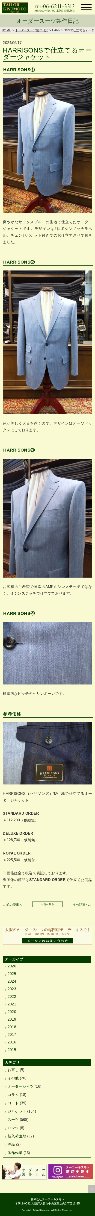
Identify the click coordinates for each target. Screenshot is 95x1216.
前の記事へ (14, 905)
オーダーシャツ (21, 1086)
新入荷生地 (17, 1136)
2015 (12, 1050)
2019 (12, 1019)
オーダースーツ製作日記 (31, 30)
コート (13, 1103)
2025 (12, 974)
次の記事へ (81, 905)
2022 (12, 997)
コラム (13, 1095)
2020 (12, 1012)
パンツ (13, 1128)
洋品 (11, 1144)
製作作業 (15, 1153)
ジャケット (17, 1111)
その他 (13, 1078)
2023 (12, 989)
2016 (12, 1042)
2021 (12, 1004)
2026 (12, 966)
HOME (6, 30)
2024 (12, 981)
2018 (12, 1027)
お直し (13, 1070)
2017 (12, 1035)
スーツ (13, 1120)
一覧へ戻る (47, 904)
